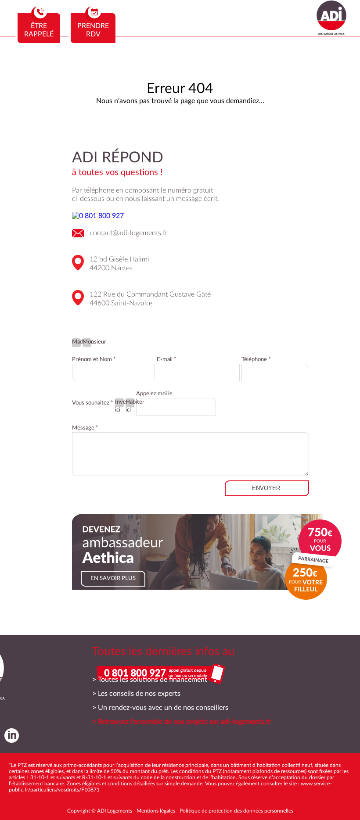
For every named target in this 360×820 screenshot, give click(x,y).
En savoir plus (113, 578)
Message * (85, 428)
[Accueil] (331, 32)
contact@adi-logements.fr (129, 232)
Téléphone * (256, 359)
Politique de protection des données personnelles (236, 810)
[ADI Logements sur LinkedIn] (9, 735)
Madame (76, 342)
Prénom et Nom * (94, 359)
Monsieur (87, 342)
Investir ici (119, 403)
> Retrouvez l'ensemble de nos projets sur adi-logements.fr (181, 721)
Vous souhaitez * (92, 403)
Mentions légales (156, 810)
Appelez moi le (154, 394)
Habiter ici (130, 403)
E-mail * (166, 359)
